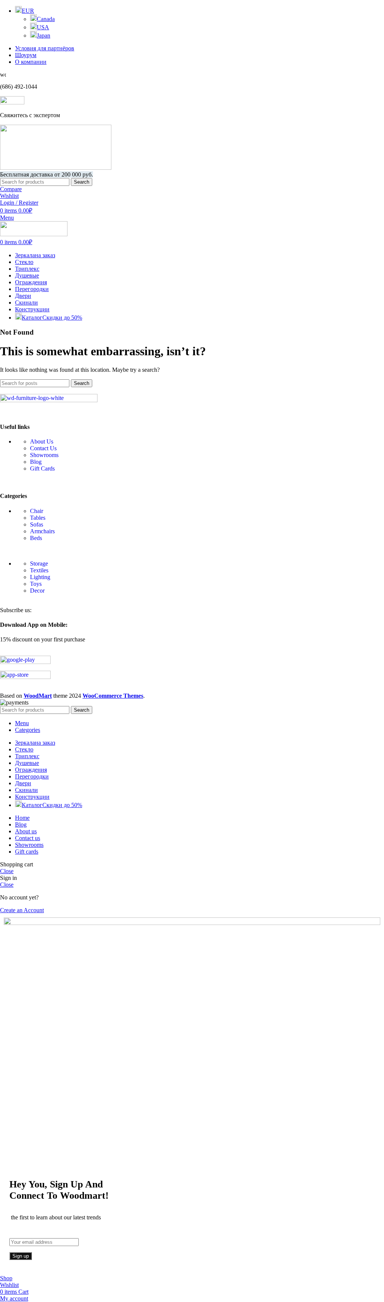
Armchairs (42, 531)
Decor (37, 590)
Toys (36, 584)
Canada (46, 19)
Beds (36, 538)
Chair (36, 511)
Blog (36, 462)
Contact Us (43, 448)
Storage (39, 563)
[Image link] (49, 400)
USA (43, 27)
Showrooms (44, 455)
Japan (43, 35)
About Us (41, 441)
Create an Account (22, 910)
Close (7, 871)
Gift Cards (42, 468)
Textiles (39, 570)
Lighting (40, 577)
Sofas (36, 524)
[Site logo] (55, 167)
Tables (37, 517)
